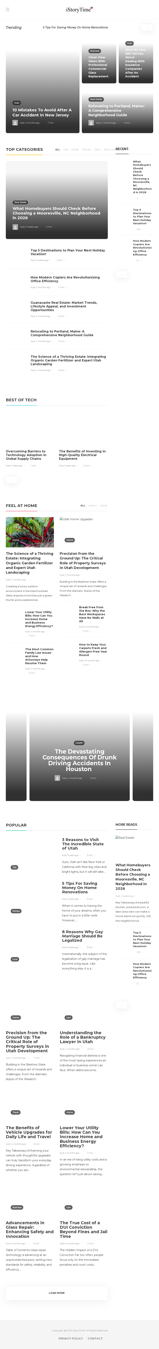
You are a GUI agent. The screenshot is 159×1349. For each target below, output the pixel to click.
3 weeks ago (42, 260)
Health (79, 743)
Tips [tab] (65, 149)
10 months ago (92, 660)
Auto (16, 102)
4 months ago (108, 122)
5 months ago (38, 631)
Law (68, 1017)
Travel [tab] (86, 149)
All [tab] (57, 149)
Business (94, 51)
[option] (79, 84)
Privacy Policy (71, 1338)
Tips (14, 867)
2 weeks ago (32, 226)
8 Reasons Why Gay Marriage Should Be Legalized (77, 27)
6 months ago (92, 626)
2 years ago (16, 465)
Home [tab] (75, 149)
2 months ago (43, 287)
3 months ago (32, 122)
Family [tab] (92, 505)
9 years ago (73, 855)
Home (15, 540)
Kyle (22, 122)
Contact (95, 1338)
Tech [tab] (97, 149)
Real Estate (96, 99)
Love (14, 959)
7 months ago (38, 668)
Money (16, 911)
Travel (15, 1112)
